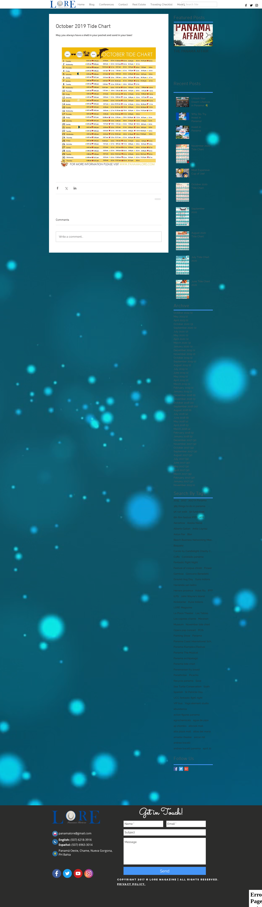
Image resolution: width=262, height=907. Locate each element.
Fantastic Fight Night (186, 562)
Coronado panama (193, 556)
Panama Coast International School (193, 641)
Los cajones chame (185, 618)
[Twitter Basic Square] (181, 769)
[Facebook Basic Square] (176, 769)
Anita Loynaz (199, 528)
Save (198, 680)
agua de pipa (201, 720)
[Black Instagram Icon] (256, 5)
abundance (180, 709)
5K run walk (180, 511)
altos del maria (202, 731)
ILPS (176, 596)
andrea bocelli (182, 742)
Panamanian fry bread (187, 669)
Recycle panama (183, 680)
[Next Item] (207, 35)
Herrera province (183, 590)
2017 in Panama (197, 500)
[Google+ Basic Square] (186, 769)
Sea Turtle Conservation (187, 686)
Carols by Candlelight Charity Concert (193, 551)
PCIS (201, 630)
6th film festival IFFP (185, 517)
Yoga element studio (197, 703)
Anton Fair (179, 534)
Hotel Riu (200, 590)
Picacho (193, 675)
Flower (208, 568)
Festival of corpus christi (188, 568)
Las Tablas (202, 613)
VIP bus (178, 703)
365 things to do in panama (189, 506)
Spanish (178, 692)
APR (201, 517)
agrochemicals (182, 720)
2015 (176, 500)
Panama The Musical (186, 652)
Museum (179, 624)
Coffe (177, 556)
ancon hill (199, 737)
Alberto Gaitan (182, 528)
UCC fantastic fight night (188, 697)
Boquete (178, 545)
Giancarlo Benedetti (197, 573)
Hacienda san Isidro (185, 585)
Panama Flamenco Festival (189, 646)
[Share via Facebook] (57, 188)
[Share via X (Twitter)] (66, 188)
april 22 (207, 748)
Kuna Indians (195, 602)
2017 (183, 500)
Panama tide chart (184, 663)
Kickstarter (180, 602)
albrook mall (196, 725)
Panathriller (180, 675)
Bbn (189, 534)
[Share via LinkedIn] (75, 188)
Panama (197, 635)
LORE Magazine (183, 607)
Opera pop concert (185, 630)
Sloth (207, 686)
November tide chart (198, 624)
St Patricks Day (194, 692)
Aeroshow (179, 522)
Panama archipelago (186, 658)
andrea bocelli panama (187, 748)
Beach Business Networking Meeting (193, 539)
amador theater (183, 737)
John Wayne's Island (193, 596)
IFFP (210, 590)
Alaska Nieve (194, 522)
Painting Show (182, 635)
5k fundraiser (196, 511)
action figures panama (187, 714)
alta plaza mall (182, 731)
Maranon (203, 618)
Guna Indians (202, 579)
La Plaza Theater (183, 613)
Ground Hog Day (183, 579)
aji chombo (180, 725)
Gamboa (179, 573)
